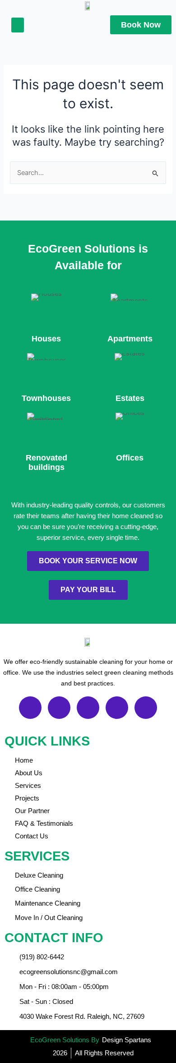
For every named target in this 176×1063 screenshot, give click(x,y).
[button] (17, 25)
